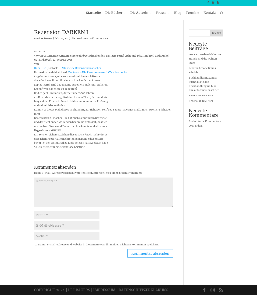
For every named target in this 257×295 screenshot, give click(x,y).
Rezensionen (80, 38)
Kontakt (210, 13)
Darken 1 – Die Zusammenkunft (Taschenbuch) (97, 72)
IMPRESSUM (104, 290)
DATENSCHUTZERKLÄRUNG (143, 290)
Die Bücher (113, 13)
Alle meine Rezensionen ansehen (82, 68)
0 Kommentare (99, 38)
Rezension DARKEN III (202, 95)
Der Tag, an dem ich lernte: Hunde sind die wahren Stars (205, 58)
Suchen (216, 33)
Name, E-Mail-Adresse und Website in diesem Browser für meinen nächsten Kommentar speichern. (98, 244)
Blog (177, 13)
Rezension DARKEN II (202, 100)
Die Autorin (139, 13)
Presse (161, 13)
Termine (192, 13)
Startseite (93, 13)
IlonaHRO (40, 68)
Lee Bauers (45, 38)
